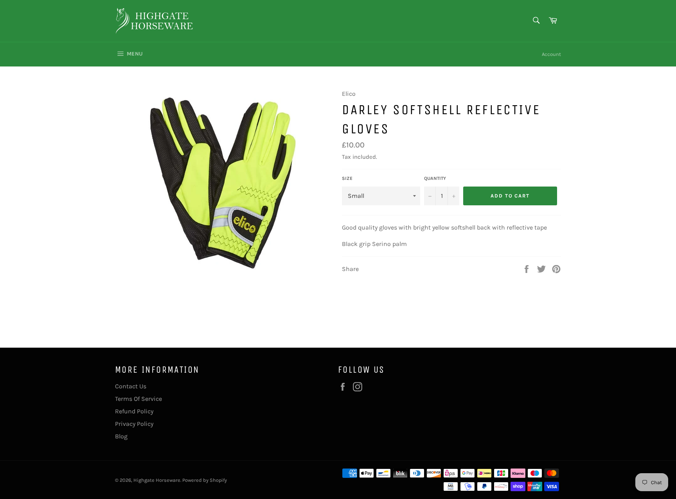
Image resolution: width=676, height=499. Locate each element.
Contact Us (130, 386)
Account (551, 54)
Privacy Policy (134, 423)
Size (347, 178)
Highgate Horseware (156, 480)
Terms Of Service (138, 398)
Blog (121, 436)
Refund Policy (134, 411)
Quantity (435, 178)
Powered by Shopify (204, 480)
